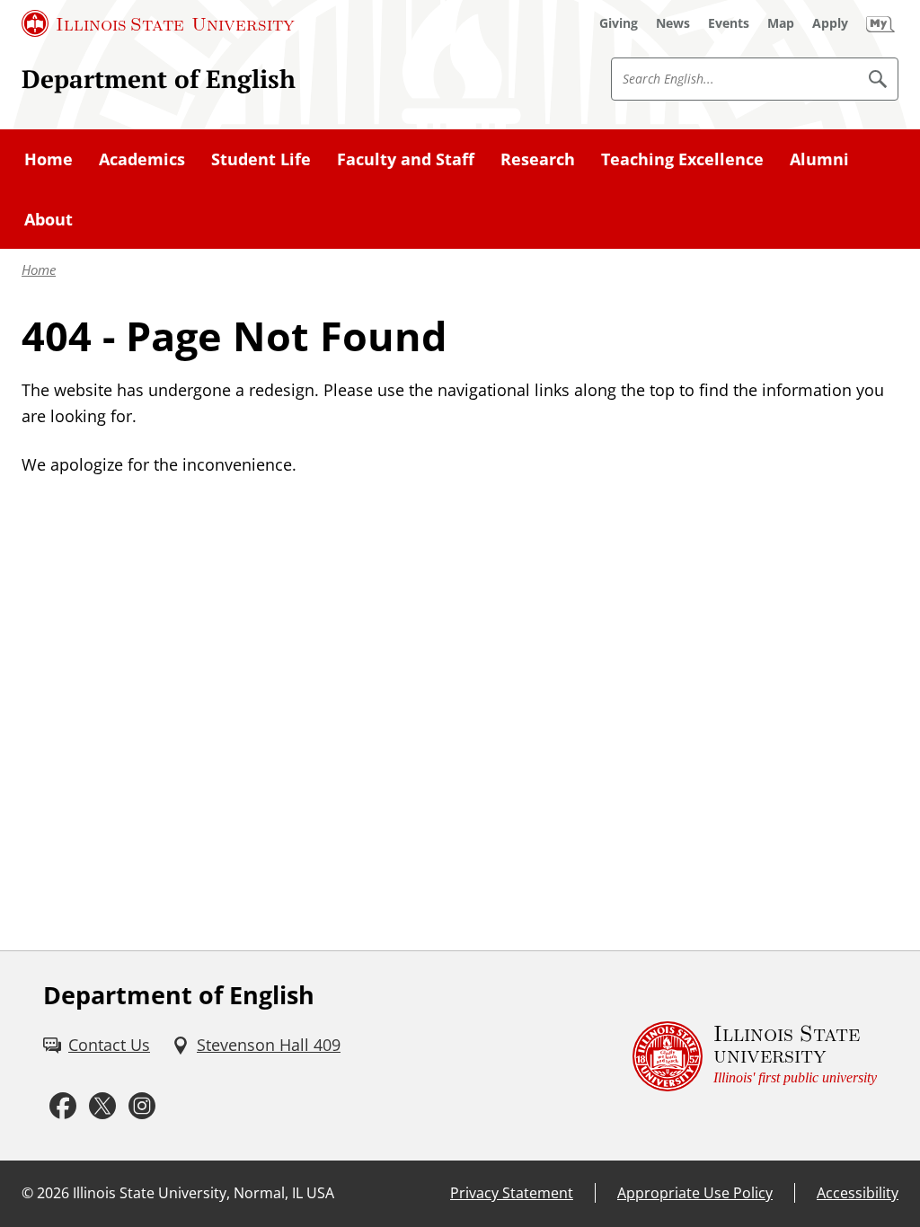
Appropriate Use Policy (695, 1193)
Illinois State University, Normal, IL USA (203, 1193)
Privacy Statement (511, 1193)
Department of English (159, 78)
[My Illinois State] (880, 23)
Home (39, 269)
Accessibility (857, 1193)
